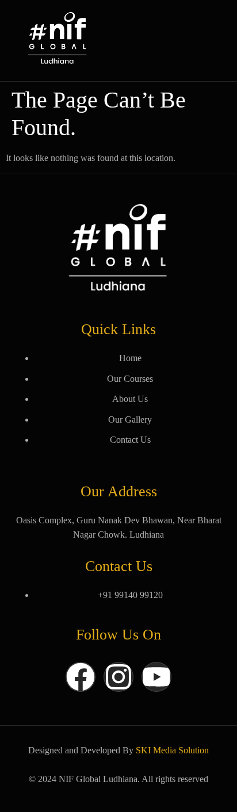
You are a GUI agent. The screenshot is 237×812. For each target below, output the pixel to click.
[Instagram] (118, 677)
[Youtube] (156, 677)
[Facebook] (80, 677)
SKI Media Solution (172, 750)
